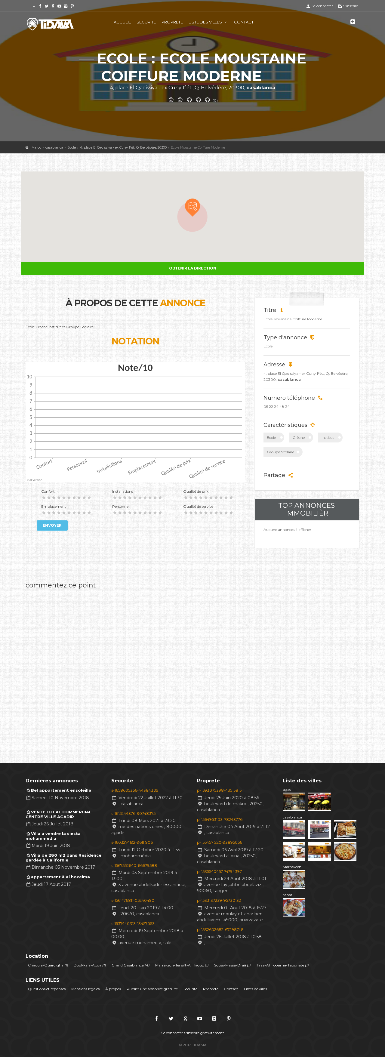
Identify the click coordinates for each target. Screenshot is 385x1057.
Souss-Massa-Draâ (232, 965)
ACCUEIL (122, 22)
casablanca (292, 817)
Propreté (210, 989)
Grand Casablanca (130, 965)
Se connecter (321, 6)
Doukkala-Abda (90, 965)
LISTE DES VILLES (206, 22)
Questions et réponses (47, 989)
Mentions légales (85, 989)
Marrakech (292, 866)
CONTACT (244, 22)
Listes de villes (255, 989)
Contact (231, 989)
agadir (288, 789)
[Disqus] (135, 668)
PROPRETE (172, 22)
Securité (190, 989)
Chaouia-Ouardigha (48, 965)
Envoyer (52, 525)
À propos (113, 989)
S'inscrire (350, 6)
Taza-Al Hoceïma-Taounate (282, 965)
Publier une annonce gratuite (152, 989)
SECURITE (146, 22)
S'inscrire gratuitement (204, 1033)
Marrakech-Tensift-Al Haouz (181, 965)
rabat (287, 894)
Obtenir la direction (192, 268)
